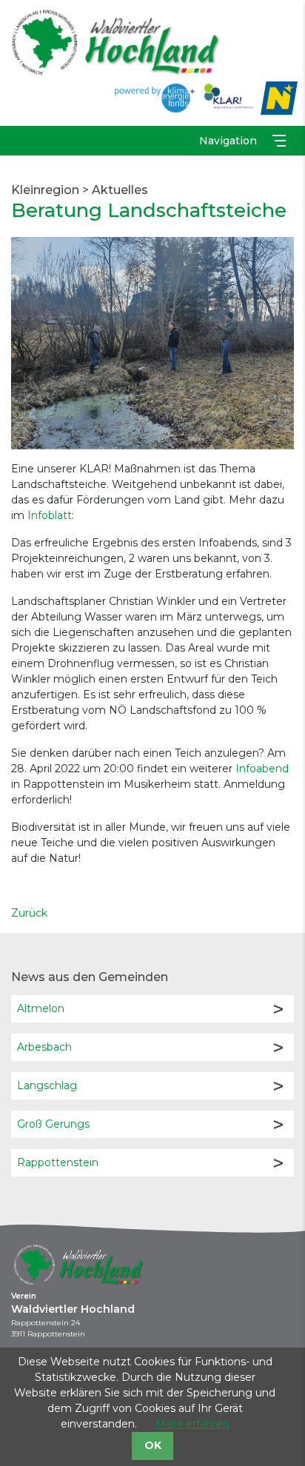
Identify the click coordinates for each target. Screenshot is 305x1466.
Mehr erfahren (192, 1423)
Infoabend (262, 768)
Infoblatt (49, 515)
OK (152, 1445)
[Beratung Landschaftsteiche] (152, 342)
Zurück (29, 913)
